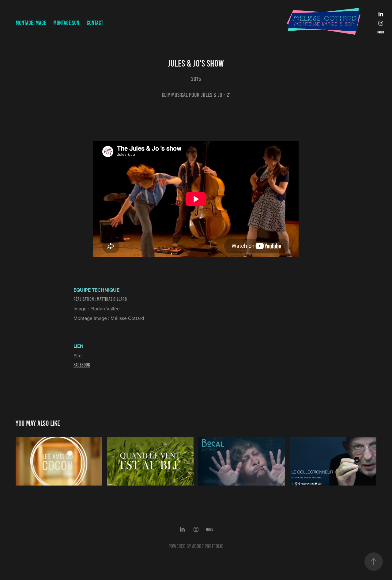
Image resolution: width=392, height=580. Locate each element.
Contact (95, 23)
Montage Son (66, 23)
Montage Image (31, 23)
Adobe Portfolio (208, 546)
